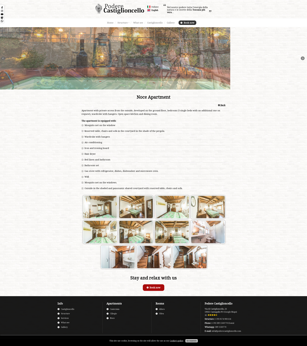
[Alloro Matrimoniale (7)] (100, 207)
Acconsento (191, 341)
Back (222, 105)
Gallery (170, 22)
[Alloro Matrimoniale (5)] (171, 207)
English (154, 10)
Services (65, 318)
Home (110, 22)
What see (138, 22)
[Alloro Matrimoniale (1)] (171, 232)
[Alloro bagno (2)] (207, 232)
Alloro (162, 309)
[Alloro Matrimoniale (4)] (207, 207)
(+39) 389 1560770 (219, 323)
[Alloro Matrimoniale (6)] (136, 207)
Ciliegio (113, 313)
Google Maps (230, 312)
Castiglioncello (155, 22)
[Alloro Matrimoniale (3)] (100, 232)
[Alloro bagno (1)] (118, 257)
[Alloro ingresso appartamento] (189, 257)
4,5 (206, 315)
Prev (3, 58)
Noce (112, 318)
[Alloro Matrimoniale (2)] (136, 232)
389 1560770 (220, 327)
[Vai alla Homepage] (119, 13)
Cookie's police (176, 341)
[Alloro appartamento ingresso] (153, 257)
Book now (189, 22)
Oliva (161, 313)
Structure (123, 22)
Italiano (155, 7)
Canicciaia (114, 309)
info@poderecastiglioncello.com (226, 331)
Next (303, 58)
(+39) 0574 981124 (223, 319)
